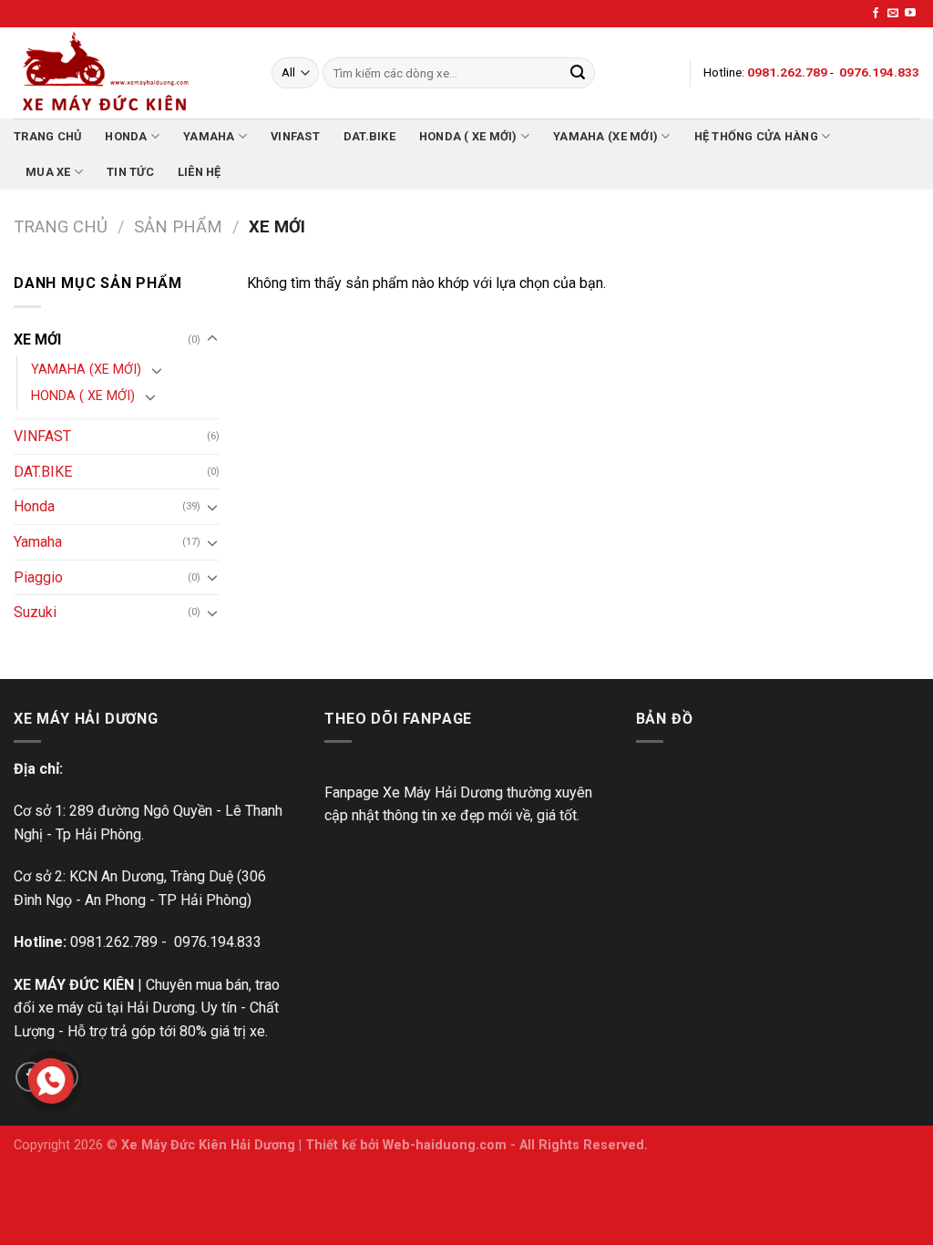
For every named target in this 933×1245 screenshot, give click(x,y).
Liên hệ (199, 172)
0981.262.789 (114, 942)
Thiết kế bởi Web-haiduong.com (406, 1145)
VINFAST (295, 136)
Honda (126, 136)
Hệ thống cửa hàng (756, 136)
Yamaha (209, 136)
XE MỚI (37, 339)
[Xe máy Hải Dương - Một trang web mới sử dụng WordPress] (129, 72)
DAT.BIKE (369, 136)
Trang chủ (47, 136)
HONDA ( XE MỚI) (468, 136)
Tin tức (130, 172)
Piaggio (38, 577)
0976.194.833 (217, 942)
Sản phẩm (178, 226)
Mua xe (48, 172)
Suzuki (35, 612)
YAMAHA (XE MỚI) (605, 136)
